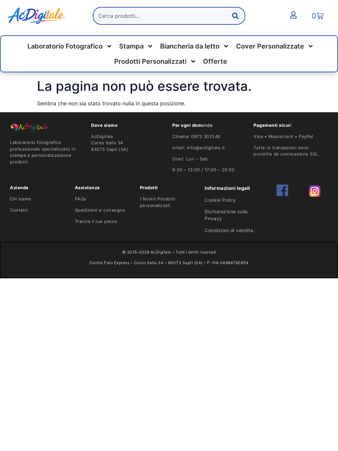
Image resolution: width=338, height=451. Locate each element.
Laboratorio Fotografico (65, 46)
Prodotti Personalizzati (150, 61)
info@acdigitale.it (206, 147)
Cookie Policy (220, 200)
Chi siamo (20, 198)
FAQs (80, 198)
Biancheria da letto (190, 46)
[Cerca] (236, 16)
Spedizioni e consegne (100, 210)
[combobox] (169, 16)
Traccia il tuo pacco (96, 221)
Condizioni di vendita (229, 230)
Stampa (131, 46)
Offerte (215, 61)
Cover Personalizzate (270, 46)
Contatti (19, 210)
